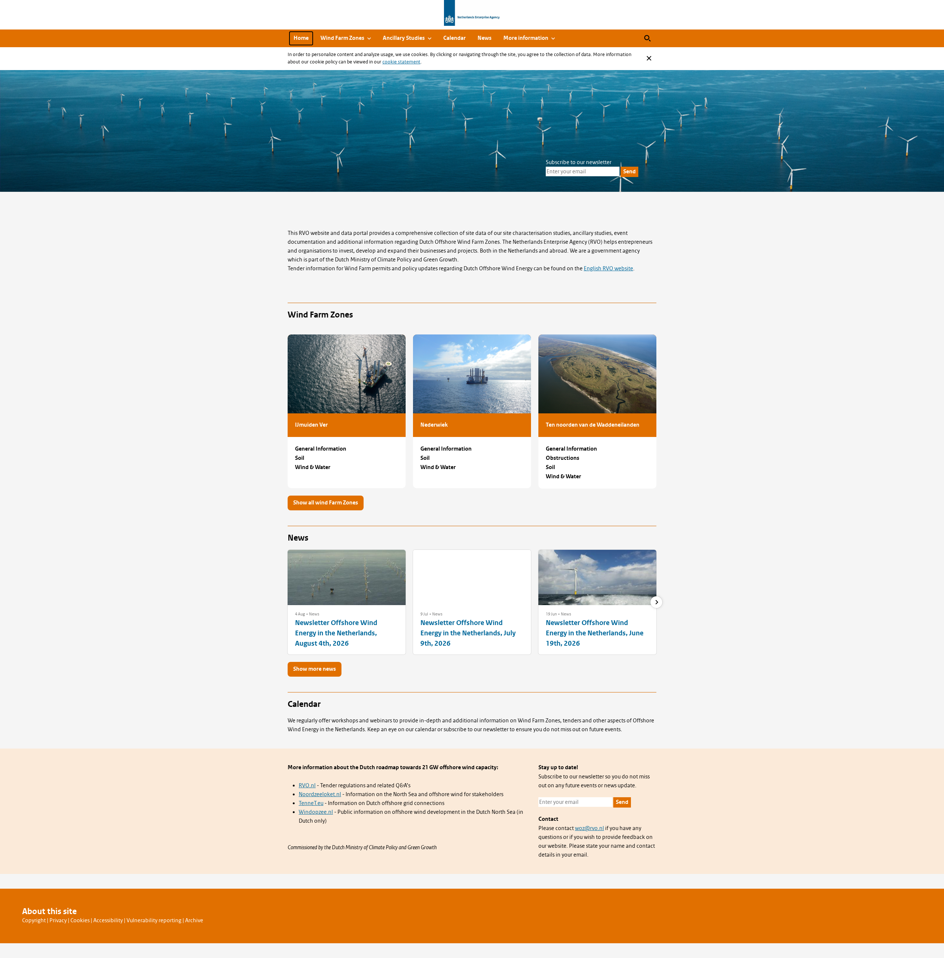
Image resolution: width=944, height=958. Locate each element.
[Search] (647, 38)
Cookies (80, 920)
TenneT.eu (311, 803)
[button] (300, 614)
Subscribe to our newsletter (578, 162)
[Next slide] (656, 602)
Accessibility (108, 920)
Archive (194, 920)
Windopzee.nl (316, 812)
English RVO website (608, 268)
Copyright (34, 920)
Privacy (58, 920)
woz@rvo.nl (589, 828)
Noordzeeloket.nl (320, 794)
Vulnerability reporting (153, 920)
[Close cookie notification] (649, 58)
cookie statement (401, 62)
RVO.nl (307, 785)
